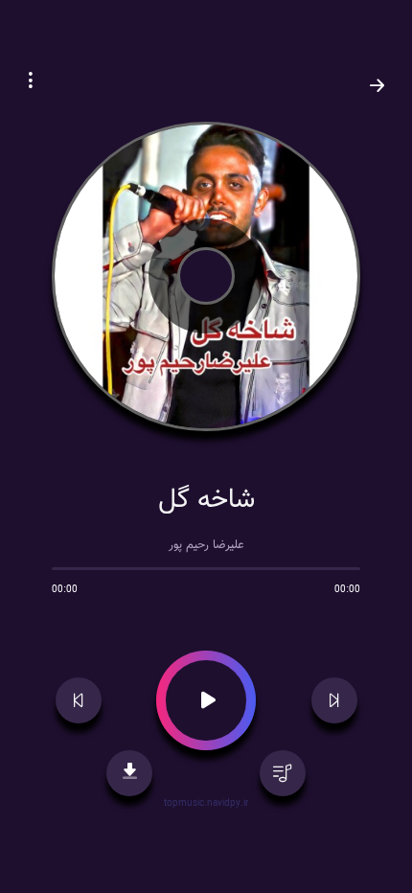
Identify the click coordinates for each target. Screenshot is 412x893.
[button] (30, 82)
